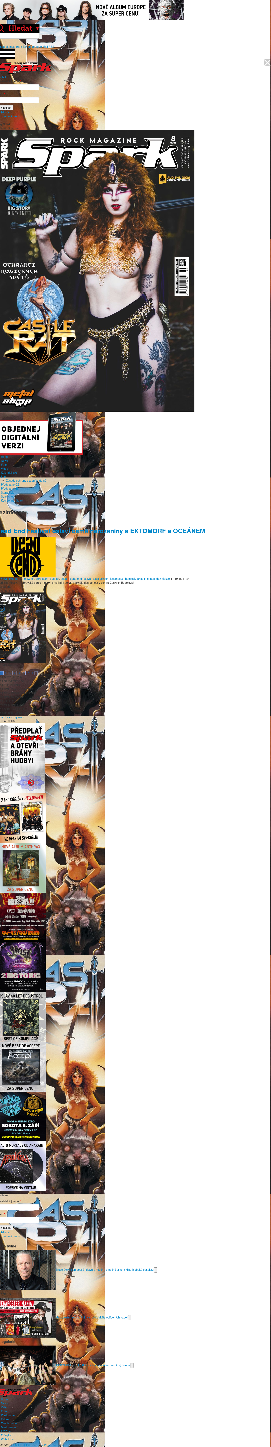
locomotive (117, 579)
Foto (4, 465)
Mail (45, 47)
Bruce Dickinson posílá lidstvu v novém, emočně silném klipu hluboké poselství (105, 1269)
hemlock (130, 579)
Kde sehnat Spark (12, 500)
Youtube (37, 47)
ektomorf (14, 579)
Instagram (15, 47)
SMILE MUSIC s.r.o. (25, 1445)
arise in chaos (146, 579)
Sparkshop (7, 496)
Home (5, 457)
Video (4, 469)
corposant (42, 579)
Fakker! (6, 1419)
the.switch (28, 579)
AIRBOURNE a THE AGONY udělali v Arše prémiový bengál (93, 1365)
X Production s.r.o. (52, 1445)
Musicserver (8, 1427)
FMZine (6, 1431)
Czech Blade (9, 1423)
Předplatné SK (10, 488)
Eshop (27, 47)
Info (3, 476)
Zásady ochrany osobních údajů (26, 480)
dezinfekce (163, 579)
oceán (64, 579)
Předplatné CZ (10, 484)
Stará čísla (7, 492)
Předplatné (8, 1415)
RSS (51, 47)
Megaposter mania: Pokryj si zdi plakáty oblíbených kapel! (92, 1317)
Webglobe (7, 1439)
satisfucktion (101, 579)
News (4, 461)
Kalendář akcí (9, 473)
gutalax (54, 579)
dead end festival (80, 579)
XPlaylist (6, 1435)
